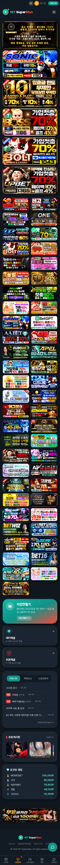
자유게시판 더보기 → (46, 722)
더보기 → (50, 737)
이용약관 (11, 844)
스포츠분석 (43, 678)
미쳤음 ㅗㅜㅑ (18, 694)
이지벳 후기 (11, 688)
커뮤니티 (14, 678)
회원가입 (53, 3)
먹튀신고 (28, 678)
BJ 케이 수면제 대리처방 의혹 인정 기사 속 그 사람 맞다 (25, 715)
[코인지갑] (36, 3)
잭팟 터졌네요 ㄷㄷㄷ (21, 701)
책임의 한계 (38, 844)
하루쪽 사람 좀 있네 (15, 708)
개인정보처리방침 (24, 844)
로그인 (43, 3)
